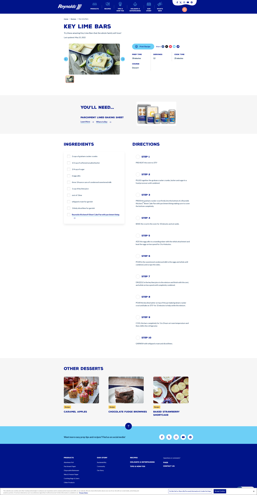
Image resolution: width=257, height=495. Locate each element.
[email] (174, 46)
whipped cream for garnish (82, 202)
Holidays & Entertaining (142, 462)
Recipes (73, 19)
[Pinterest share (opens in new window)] (170, 46)
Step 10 (146, 337)
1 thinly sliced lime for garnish (83, 208)
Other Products (69, 482)
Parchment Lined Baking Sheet (102, 117)
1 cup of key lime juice (80, 189)
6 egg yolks (76, 176)
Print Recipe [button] (145, 46)
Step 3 (146, 194)
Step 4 (146, 218)
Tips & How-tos (137, 466)
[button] (94, 7)
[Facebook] (163, 46)
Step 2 (146, 174)
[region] (128, 491)
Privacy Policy (83, 493)
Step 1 (146, 156)
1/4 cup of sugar (78, 169)
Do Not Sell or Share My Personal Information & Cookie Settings (190, 491)
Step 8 (146, 296)
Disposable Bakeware (71, 470)
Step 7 (146, 276)
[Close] (254, 491)
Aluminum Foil (69, 462)
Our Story (100, 470)
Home (66, 19)
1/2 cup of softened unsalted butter (86, 163)
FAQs (165, 462)
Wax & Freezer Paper (71, 474)
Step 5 (146, 235)
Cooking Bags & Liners (71, 478)
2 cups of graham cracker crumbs (84, 156)
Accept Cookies (220, 491)
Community (101, 466)
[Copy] (178, 46)
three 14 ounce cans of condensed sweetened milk (91, 182)
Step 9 (146, 317)
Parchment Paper (70, 466)
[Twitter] (166, 46)
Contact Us (169, 466)
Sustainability (101, 462)
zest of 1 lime (77, 195)
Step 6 (146, 256)
